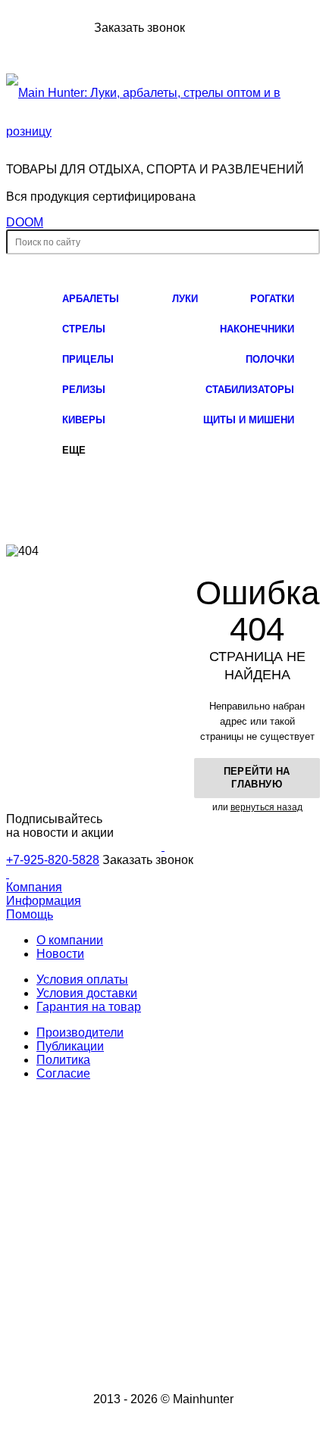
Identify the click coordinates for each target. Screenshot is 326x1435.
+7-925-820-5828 (48, 27)
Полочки (270, 359)
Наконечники (257, 329)
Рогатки (272, 298)
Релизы (83, 389)
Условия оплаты (82, 979)
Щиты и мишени (248, 420)
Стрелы (83, 329)
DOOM (24, 222)
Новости (60, 953)
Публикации (70, 1046)
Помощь (29, 914)
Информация (43, 900)
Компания (34, 887)
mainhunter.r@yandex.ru (183, 1293)
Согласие (63, 1073)
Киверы (83, 420)
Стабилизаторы (249, 389)
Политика (63, 1059)
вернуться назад (266, 807)
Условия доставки (86, 993)
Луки (185, 298)
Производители (80, 1032)
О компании (69, 940)
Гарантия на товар (88, 1006)
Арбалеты (90, 298)
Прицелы (88, 359)
